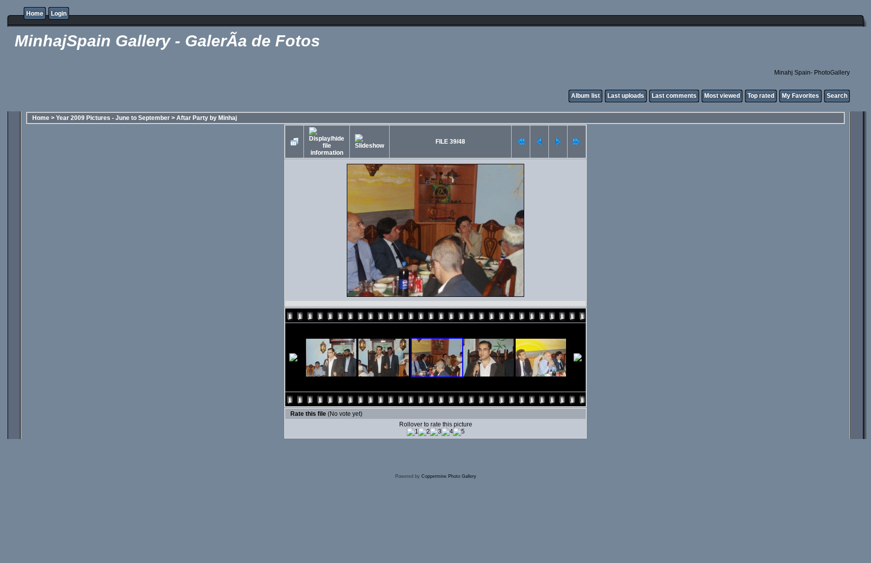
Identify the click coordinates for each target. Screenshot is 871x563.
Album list (585, 95)
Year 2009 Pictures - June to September (113, 117)
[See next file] (558, 141)
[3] (436, 432)
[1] (412, 432)
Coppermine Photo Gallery (448, 476)
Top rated (761, 95)
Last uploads (625, 95)
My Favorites (800, 95)
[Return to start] (521, 141)
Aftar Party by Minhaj (206, 117)
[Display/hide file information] (326, 142)
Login (59, 13)
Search (837, 95)
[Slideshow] (369, 142)
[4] (447, 432)
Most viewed (722, 95)
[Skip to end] (577, 141)
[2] (424, 432)
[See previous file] (539, 141)
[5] (459, 432)
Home (34, 13)
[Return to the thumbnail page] (294, 141)
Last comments (674, 95)
